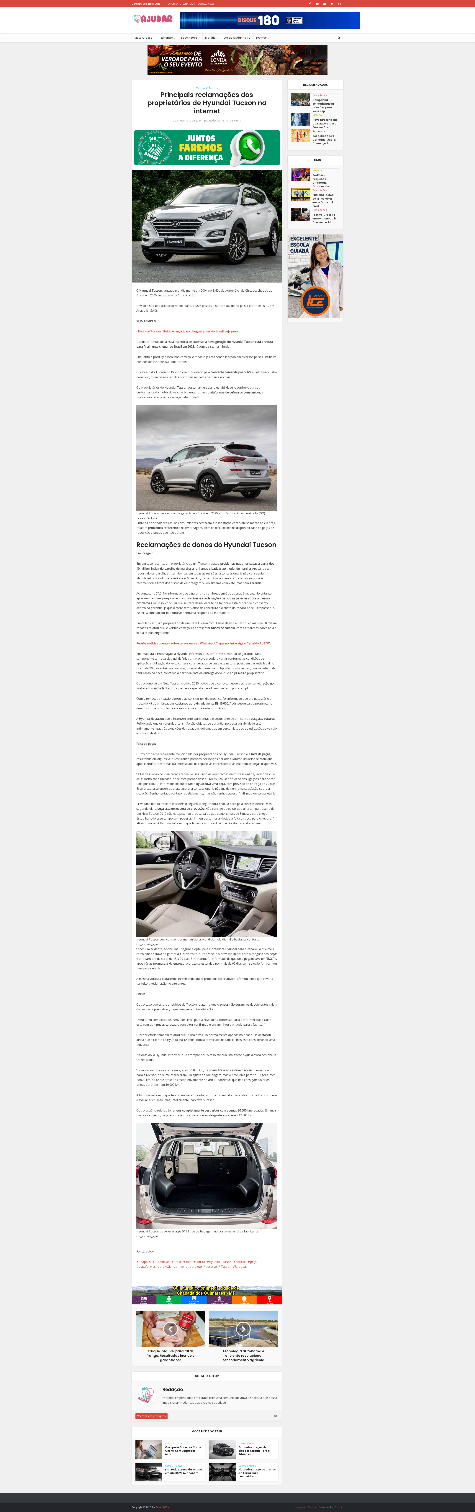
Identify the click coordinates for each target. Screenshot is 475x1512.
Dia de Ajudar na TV (237, 38)
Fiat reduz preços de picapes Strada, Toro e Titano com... (254, 1450)
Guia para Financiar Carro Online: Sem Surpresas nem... (183, 1450)
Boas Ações (189, 38)
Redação (214, 120)
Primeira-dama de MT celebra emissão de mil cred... (323, 200)
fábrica (200, 1262)
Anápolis (145, 1262)
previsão (166, 1267)
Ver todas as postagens (151, 1416)
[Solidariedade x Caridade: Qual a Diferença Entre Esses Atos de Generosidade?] (301, 135)
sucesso (211, 1267)
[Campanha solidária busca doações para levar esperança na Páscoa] (301, 99)
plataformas (147, 1267)
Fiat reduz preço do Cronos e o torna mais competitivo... (257, 1473)
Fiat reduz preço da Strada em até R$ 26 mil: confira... (183, 1471)
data (188, 1262)
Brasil (177, 1262)
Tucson (226, 1267)
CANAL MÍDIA (162, 1507)
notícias (240, 1262)
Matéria (210, 38)
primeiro (182, 1267)
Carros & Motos (207, 88)
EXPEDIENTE (174, 3)
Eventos (261, 38)
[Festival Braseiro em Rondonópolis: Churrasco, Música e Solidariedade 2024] (301, 214)
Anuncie (312, 1507)
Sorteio (339, 1507)
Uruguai (241, 1267)
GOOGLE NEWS (205, 3)
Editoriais (166, 38)
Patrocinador (326, 1507)
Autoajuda (318, 131)
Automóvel (162, 1262)
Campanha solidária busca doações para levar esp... (323, 105)
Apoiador (300, 1507)
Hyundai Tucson (220, 1262)
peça (253, 1262)
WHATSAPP (189, 3)
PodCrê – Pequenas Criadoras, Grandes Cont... (323, 180)
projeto (196, 1267)
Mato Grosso (143, 38)
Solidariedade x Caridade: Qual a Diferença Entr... (324, 139)
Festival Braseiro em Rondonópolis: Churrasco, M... (324, 218)
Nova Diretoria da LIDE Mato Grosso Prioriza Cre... (324, 123)
